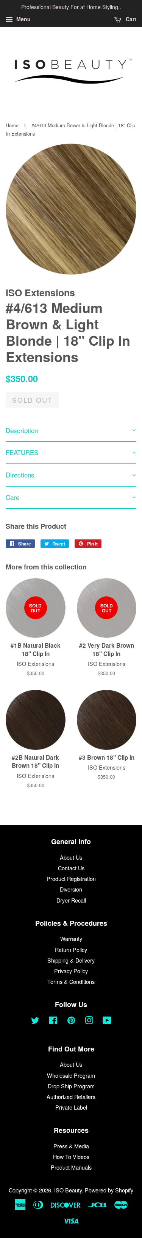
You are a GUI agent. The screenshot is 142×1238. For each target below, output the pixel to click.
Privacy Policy (71, 971)
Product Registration (71, 878)
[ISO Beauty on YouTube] (107, 1021)
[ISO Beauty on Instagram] (89, 1021)
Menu (23, 19)
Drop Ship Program (71, 1086)
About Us (71, 857)
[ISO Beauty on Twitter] (35, 1021)
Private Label (71, 1107)
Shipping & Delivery (71, 960)
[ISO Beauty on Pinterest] (71, 1021)
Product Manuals (71, 1167)
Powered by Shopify (109, 1190)
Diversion (71, 889)
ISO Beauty (68, 1190)
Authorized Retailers (71, 1096)
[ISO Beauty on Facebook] (53, 1021)
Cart (130, 19)
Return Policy (71, 949)
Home (12, 125)
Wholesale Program (71, 1075)
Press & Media (71, 1146)
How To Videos (71, 1157)
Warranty (71, 938)
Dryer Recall (71, 900)
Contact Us (71, 868)
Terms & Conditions (71, 981)
